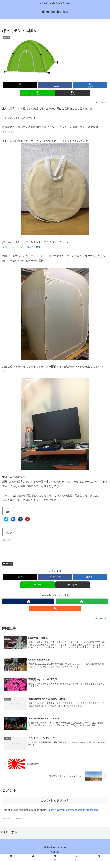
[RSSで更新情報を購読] (55, 608)
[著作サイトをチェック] (28, 601)
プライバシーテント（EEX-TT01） (22, 246)
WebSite (55, 852)
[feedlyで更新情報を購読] (82, 601)
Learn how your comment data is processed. (73, 810)
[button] (31, 57)
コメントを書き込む (55, 800)
